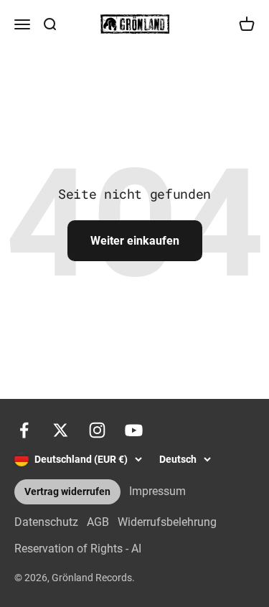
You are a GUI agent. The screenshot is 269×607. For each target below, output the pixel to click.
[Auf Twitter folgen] (60, 430)
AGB (98, 522)
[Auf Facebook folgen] (24, 430)
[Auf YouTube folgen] (133, 430)
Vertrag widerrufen (67, 492)
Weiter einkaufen (134, 241)
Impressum (157, 491)
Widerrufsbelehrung (167, 522)
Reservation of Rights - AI (77, 548)
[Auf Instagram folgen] (97, 430)
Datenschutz (46, 522)
